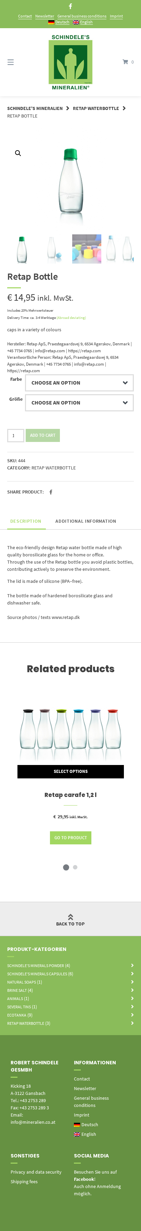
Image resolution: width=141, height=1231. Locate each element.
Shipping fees (24, 1181)
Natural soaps (21, 982)
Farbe (16, 379)
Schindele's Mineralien (35, 108)
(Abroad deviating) (71, 317)
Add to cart (42, 435)
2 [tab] (74, 867)
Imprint (116, 16)
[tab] (25, 521)
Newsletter (44, 16)
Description (25, 521)
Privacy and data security (36, 1172)
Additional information (85, 521)
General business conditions (81, 16)
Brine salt (17, 990)
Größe (16, 399)
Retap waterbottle (96, 108)
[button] (51, 492)
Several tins (19, 1006)
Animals (15, 998)
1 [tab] (66, 867)
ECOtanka (16, 1015)
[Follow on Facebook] (70, 6)
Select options (71, 771)
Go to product (70, 837)
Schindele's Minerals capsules (37, 973)
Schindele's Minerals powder (35, 965)
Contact (25, 16)
